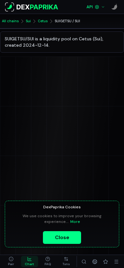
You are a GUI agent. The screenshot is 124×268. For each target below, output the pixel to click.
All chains (10, 21)
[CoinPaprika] (114, 7)
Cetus (43, 21)
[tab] (11, 261)
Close (62, 237)
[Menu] (116, 261)
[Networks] (95, 261)
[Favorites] (105, 261)
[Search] (84, 261)
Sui (28, 21)
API (89, 7)
